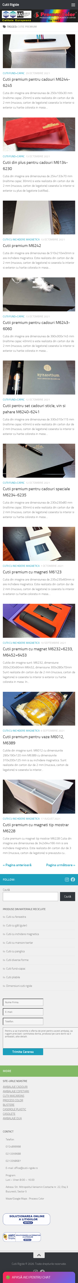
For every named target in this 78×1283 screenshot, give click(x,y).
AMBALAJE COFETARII (16, 1091)
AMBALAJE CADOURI (15, 1087)
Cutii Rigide (10, 4)
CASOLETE (9, 1114)
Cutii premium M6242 (22, 245)
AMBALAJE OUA (12, 1118)
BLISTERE (8, 1105)
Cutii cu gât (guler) (16, 925)
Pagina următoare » (60, 865)
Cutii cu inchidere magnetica (21, 239)
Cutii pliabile (13, 977)
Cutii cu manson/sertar (19, 942)
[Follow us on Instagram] (67, 879)
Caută (6, 889)
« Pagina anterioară (17, 865)
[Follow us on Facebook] (73, 879)
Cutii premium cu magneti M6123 (32, 572)
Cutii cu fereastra (16, 917)
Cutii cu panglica (15, 951)
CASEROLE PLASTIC (14, 1109)
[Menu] (73, 4)
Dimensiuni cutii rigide (19, 986)
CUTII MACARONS (13, 1096)
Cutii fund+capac (14, 73)
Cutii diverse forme (17, 960)
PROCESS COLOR (13, 1100)
